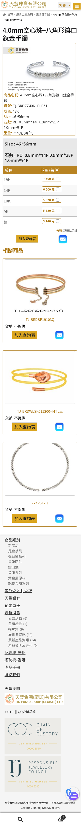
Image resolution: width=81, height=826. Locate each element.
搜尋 (20, 819)
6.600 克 (48, 189)
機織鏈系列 (16, 556)
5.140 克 (48, 221)
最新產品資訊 (18, 639)
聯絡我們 (12, 674)
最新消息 (12, 612)
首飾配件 (15, 561)
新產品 (13, 545)
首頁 (10, 14)
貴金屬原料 (16, 577)
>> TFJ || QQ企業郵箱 (20, 711)
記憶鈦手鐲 (43, 14)
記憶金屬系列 (24, 14)
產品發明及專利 (20, 645)
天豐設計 (12, 598)
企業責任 (12, 605)
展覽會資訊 (16, 634)
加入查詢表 (27, 238)
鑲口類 (13, 567)
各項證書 (15, 623)
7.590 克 (48, 178)
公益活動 (15, 618)
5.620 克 (48, 200)
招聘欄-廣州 (15, 652)
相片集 (13, 629)
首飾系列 (15, 572)
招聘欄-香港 (15, 660)
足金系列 (15, 550)
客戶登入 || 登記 (18, 590)
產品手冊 (12, 667)
